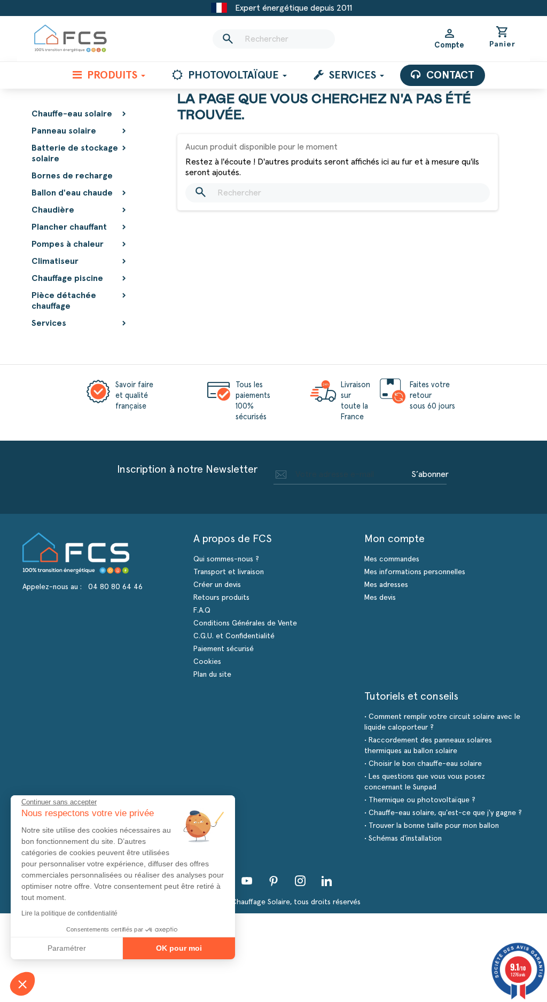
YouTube (246, 880)
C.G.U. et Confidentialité (234, 636)
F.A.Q (201, 610)
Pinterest (273, 880)
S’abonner (430, 474)
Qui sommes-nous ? (226, 559)
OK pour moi (179, 948)
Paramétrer (67, 948)
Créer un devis (217, 585)
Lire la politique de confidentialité (69, 913)
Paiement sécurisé (223, 649)
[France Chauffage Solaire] (70, 39)
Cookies (207, 662)
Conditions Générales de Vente (245, 623)
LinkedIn (327, 880)
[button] (22, 984)
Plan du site (212, 674)
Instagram (300, 880)
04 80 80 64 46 (115, 587)
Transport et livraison (228, 572)
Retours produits (221, 597)
